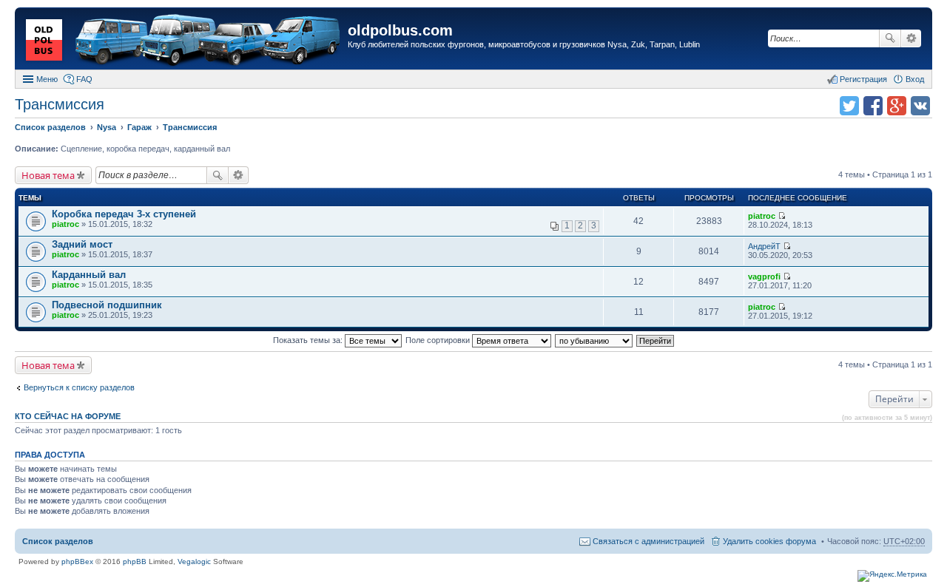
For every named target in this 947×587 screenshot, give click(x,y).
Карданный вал (89, 274)
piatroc (65, 224)
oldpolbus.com (400, 30)
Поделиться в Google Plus (896, 105)
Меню (47, 79)
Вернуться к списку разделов (79, 387)
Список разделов (57, 541)
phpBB (134, 561)
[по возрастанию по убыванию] (594, 340)
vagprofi (764, 276)
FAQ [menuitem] (84, 79)
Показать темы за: (309, 340)
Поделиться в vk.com (920, 105)
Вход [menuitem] (915, 79)
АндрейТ (764, 246)
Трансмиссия (59, 104)
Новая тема (48, 175)
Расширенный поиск (911, 38)
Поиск (890, 38)
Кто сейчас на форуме (68, 416)
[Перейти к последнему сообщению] (782, 215)
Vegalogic (194, 561)
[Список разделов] (183, 40)
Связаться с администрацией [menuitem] (648, 541)
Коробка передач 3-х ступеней (124, 214)
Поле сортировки (438, 340)
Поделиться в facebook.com (873, 105)
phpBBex (77, 561)
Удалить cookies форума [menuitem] (769, 541)
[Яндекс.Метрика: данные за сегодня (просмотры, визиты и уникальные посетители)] (892, 576)
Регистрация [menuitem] (863, 79)
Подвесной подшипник (107, 305)
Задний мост (82, 244)
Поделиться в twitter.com (849, 105)
